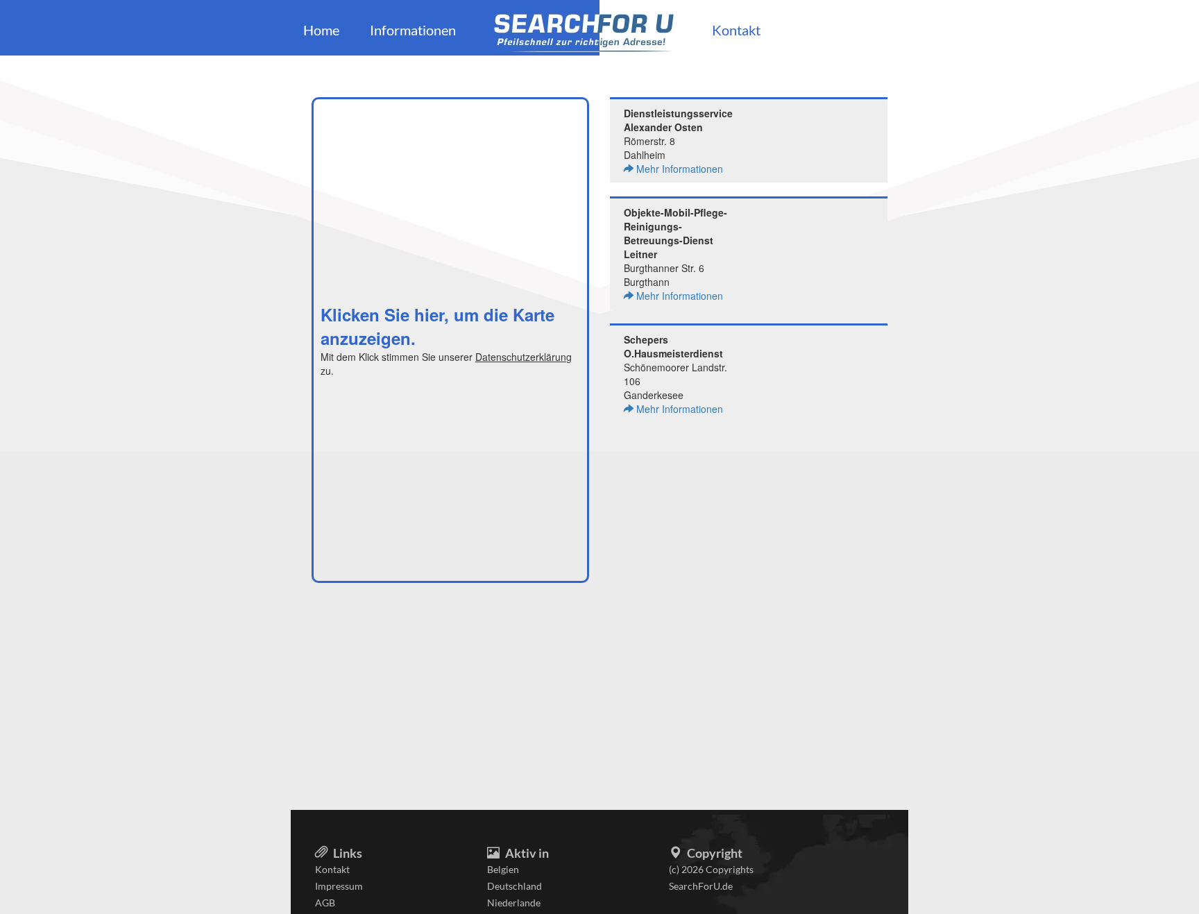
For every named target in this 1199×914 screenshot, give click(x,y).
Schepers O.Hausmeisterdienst (673, 346)
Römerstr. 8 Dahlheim (678, 141)
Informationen (413, 30)
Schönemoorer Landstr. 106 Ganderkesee (675, 374)
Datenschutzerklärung (523, 357)
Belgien (503, 869)
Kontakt (736, 30)
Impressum (339, 886)
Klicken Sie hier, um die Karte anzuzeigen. (437, 326)
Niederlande (514, 902)
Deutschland (514, 886)
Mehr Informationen (678, 169)
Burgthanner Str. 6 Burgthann (675, 254)
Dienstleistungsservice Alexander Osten (678, 120)
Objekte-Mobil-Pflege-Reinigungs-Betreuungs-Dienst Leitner (675, 233)
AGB (325, 902)
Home (321, 30)
